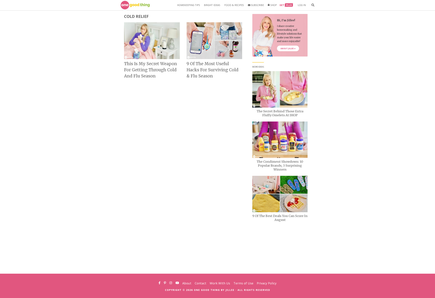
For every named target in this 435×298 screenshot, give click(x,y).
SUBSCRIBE (257, 5)
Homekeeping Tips (188, 5)
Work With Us (220, 283)
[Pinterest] (165, 283)
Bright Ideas (212, 5)
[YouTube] (177, 283)
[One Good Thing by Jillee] (135, 5)
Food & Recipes (234, 5)
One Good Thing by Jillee (214, 290)
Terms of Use (243, 283)
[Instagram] (170, 283)
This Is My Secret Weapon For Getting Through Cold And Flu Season (150, 70)
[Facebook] (159, 283)
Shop (273, 5)
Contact (200, 283)
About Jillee (287, 48)
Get (282, 5)
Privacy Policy (266, 283)
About (186, 283)
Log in (302, 5)
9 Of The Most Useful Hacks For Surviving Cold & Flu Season (212, 70)
